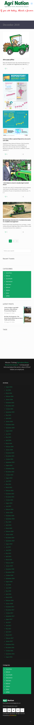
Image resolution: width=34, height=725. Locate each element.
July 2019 (8, 547)
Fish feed (16, 342)
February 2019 (9, 562)
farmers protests (26, 340)
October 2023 (9, 459)
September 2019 (10, 540)
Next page (24, 241)
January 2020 (9, 534)
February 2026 (9, 396)
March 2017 (9, 635)
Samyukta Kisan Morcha (17, 349)
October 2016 (9, 650)
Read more (27, 68)
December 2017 (10, 606)
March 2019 (9, 559)
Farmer (6, 340)
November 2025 (10, 405)
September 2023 (10, 462)
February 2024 (9, 446)
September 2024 (10, 427)
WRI (11, 351)
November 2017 (10, 610)
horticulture (9, 344)
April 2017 (8, 632)
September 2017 (10, 616)
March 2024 (9, 443)
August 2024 (9, 431)
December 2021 (10, 493)
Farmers (18, 340)
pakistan (25, 347)
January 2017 (9, 641)
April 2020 (8, 525)
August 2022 (9, 478)
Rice (11, 349)
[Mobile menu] (31, 3)
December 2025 (10, 402)
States (7, 293)
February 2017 (9, 638)
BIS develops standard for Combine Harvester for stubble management (17, 221)
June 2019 (8, 550)
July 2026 (8, 390)
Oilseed (9, 347)
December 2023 (10, 453)
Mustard (13, 345)
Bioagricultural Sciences (24, 335)
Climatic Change (7, 338)
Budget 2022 (5, 336)
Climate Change (12, 336)
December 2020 (10, 515)
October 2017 (9, 613)
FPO (26, 342)
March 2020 (9, 528)
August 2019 (9, 544)
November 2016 (10, 647)
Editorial (8, 275)
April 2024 (8, 440)
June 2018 (8, 588)
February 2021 (9, 509)
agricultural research (9, 333)
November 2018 (10, 572)
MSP (9, 345)
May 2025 (8, 415)
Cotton (22, 338)
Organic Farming (14, 347)
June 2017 (8, 625)
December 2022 (10, 468)
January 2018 (9, 603)
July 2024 (8, 434)
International (9, 281)
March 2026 (9, 393)
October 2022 (9, 475)
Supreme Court (6, 351)
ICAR (14, 344)
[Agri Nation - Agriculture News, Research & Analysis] (16, 4)
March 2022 (9, 487)
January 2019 (9, 566)
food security (21, 342)
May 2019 (8, 553)
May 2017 (8, 628)
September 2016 (10, 654)
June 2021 (8, 506)
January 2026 (9, 399)
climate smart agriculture (21, 336)
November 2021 (10, 497)
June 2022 (8, 481)
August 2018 (9, 581)
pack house (21, 347)
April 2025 (8, 418)
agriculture (22, 332)
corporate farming (16, 338)
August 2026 (9, 387)
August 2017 (9, 619)
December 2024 (10, 424)
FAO (25, 338)
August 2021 (9, 503)
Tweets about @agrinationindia (11, 261)
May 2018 (8, 591)
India (18, 344)
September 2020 (10, 519)
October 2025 (9, 409)
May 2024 (8, 437)
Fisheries (11, 342)
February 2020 (9, 531)
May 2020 (8, 522)
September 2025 (10, 412)
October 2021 (9, 500)
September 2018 (10, 578)
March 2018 (9, 597)
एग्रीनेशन (8, 296)
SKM (26, 349)
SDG (24, 349)
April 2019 (8, 556)
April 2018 (8, 594)
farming (5, 342)
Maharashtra (25, 344)
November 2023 (10, 456)
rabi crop (7, 349)
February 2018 (9, 600)
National (8, 287)
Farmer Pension (12, 340)
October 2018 (9, 575)
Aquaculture (14, 335)
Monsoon (5, 345)
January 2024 (9, 449)
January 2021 (9, 512)
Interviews (8, 284)
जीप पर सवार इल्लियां (8, 60)
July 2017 (8, 622)
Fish (8, 342)
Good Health (9, 278)
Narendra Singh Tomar (20, 345)
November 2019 (10, 537)
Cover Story (9, 273)
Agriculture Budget (7, 335)
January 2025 (9, 421)
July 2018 (8, 584)
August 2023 (9, 465)
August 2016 (9, 657)
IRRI (21, 344)
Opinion (8, 290)
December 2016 (10, 644)
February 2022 (9, 490)
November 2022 (10, 471)
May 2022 (8, 484)
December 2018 (10, 569)
